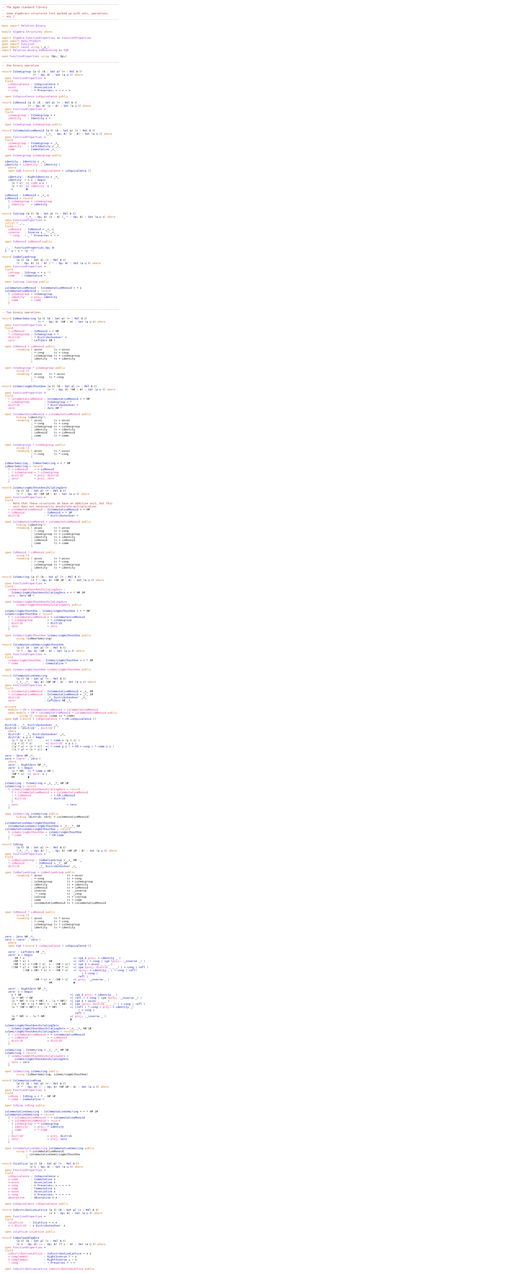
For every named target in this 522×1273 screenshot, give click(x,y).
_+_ (20, 681)
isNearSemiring (16, 463)
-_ (49, 850)
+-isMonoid (16, 331)
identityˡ (15, 146)
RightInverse (57, 1256)
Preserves (41, 235)
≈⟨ (27, 182)
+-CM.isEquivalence (76, 718)
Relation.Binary (33, 25)
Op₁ (75, 216)
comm (11, 149)
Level (25, 47)
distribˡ (29, 728)
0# (63, 321)
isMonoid (11, 195)
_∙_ (49, 133)
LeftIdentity (41, 146)
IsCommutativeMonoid (28, 130)
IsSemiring (21, 576)
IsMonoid (19, 102)
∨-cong (13, 1185)
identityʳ (51, 164)
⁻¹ (31, 250)
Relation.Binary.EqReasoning (35, 50)
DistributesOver (63, 405)
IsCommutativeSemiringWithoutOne (38, 644)
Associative (43, 87)
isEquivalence (18, 84)
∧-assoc (14, 1191)
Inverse (33, 232)
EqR (18, 170)
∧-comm (13, 1188)
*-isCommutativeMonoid (25, 694)
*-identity (55, 1126)
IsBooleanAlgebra (26, 1237)
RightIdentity (38, 176)
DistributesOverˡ (46, 734)
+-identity (106, 958)
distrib (14, 405)
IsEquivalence (44, 84)
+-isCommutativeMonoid (25, 398)
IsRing (18, 844)
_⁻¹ (66, 216)
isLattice (15, 1222)
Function (27, 44)
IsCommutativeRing (27, 1080)
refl (81, 961)
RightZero (28, 764)
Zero (50, 408)
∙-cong (13, 90)
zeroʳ (35, 758)
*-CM (31, 712)
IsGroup (18, 213)
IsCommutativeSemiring (30, 675)
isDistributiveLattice (25, 1253)
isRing (13, 1096)
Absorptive (42, 1197)
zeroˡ (12, 340)
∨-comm (13, 1179)
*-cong (119, 970)
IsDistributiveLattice (30, 1209)
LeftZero (40, 340)
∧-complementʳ (18, 1259)
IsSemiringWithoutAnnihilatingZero (40, 487)
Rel (72, 71)
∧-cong (13, 1194)
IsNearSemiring (24, 318)
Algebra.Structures (27, 31)
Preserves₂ (46, 90)
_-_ (7, 247)
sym (80, 958)
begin (42, 179)
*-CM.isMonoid (64, 795)
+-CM (23, 709)
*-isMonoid (16, 512)
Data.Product (31, 40)
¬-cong (13, 1262)
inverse (14, 232)
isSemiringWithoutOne (21, 610)
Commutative (40, 149)
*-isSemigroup (18, 334)
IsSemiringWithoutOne (29, 386)
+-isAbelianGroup (21, 860)
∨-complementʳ (18, 1256)
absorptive (16, 1197)
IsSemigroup (22, 71)
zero (11, 408)
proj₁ (38, 297)
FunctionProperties (24, 56)
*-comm (13, 663)
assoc (12, 87)
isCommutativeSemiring (22, 1111)
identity (14, 118)
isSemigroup (17, 115)
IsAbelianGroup (24, 256)
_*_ (26, 681)
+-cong (95, 961)
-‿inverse (129, 961)
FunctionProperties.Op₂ (33, 247)
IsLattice (20, 1163)
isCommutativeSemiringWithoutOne (30, 822)
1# (47, 493)
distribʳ (14, 337)
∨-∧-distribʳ (18, 1225)
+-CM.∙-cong (81, 746)
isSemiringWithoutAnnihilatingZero (35, 589)
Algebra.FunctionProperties (34, 37)
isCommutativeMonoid (20, 287)
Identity (37, 118)
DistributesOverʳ (51, 337)
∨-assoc (14, 1182)
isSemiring (13, 783)
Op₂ (43, 74)
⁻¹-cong (14, 235)
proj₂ (42, 475)
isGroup (14, 272)
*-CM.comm (56, 835)
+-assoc (94, 964)
